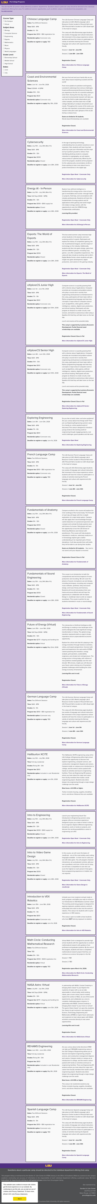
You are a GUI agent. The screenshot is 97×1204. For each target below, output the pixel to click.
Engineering (8, 36)
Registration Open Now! (70, 440)
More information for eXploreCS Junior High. (77, 341)
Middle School (9, 61)
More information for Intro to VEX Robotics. (76, 930)
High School (8, 64)
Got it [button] (20, 1199)
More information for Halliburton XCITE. (75, 805)
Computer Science (10, 33)
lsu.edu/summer (7, 11)
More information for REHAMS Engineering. (77, 1100)
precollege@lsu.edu (89, 1195)
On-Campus (8, 21)
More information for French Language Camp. (77, 500)
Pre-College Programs (17, 2)
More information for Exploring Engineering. (77, 445)
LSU (4, 2)
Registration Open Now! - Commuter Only (76, 174)
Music (6, 45)
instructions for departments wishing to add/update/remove (21, 1180)
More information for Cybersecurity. (74, 179)
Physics (7, 48)
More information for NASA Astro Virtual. (76, 1037)
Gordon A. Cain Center (88, 1188)
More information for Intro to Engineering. (76, 843)
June (6, 70)
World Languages (10, 51)
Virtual (6, 24)
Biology (7, 30)
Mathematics (8, 42)
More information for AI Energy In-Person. (76, 225)
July (5, 73)
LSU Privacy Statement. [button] (20, 1194)
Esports (7, 39)
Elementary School (10, 58)
